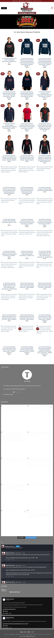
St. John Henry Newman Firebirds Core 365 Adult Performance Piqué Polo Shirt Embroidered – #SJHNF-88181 (44, 222)
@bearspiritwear (18, 565)
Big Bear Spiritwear (10, 552)
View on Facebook (5, 613)
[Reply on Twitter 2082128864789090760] (6, 560)
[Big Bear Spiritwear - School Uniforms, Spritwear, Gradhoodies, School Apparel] (27, 8)
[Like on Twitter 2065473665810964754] (11, 577)
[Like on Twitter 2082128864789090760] (11, 560)
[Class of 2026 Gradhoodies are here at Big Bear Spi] (14, 496)
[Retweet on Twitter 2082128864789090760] (9, 560)
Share (10, 613)
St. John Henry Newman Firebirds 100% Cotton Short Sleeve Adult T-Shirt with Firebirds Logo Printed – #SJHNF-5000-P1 (44, 126)
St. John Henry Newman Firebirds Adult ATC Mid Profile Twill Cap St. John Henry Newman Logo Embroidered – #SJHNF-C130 (44, 254)
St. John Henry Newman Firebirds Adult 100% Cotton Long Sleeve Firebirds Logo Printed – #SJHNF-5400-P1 (27, 158)
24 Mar (24, 582)
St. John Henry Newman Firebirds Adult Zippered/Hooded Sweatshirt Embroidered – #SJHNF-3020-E (9, 126)
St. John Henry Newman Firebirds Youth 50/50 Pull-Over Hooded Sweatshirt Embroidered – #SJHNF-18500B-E (9, 94)
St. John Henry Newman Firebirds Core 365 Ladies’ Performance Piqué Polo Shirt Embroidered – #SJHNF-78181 (9, 254)
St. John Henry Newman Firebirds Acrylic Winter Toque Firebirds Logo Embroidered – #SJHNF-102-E (27, 254)
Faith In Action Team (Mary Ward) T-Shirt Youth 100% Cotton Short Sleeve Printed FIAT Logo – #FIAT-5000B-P (27, 285)
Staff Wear (18, 634)
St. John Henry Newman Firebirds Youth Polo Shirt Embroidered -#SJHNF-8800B (44, 189)
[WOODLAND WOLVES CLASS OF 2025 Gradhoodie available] (40, 522)
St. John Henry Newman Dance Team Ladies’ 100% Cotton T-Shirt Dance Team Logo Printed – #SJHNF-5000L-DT (9, 349)
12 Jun (24, 565)
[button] (4, 8)
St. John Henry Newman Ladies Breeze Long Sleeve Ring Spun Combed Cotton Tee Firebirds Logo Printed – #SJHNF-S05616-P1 (45, 158)
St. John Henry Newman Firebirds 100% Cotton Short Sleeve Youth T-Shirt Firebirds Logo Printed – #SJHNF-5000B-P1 (27, 126)
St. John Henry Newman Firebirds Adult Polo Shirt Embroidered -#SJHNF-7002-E (9, 221)
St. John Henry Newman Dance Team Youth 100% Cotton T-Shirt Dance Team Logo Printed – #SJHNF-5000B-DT (44, 317)
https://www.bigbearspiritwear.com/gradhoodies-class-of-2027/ (20, 557)
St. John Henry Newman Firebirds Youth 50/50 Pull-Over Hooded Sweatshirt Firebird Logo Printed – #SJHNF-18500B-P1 (9, 190)
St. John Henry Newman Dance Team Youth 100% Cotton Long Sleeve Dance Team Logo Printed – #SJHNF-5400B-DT (26, 349)
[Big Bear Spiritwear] (5, 590)
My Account (47, 634)
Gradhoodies (12, 634)
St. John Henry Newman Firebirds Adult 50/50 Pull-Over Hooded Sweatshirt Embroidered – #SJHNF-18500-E (27, 94)
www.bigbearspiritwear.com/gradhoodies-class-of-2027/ (15, 623)
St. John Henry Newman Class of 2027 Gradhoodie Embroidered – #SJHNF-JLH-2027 (9, 61)
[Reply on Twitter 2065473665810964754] (6, 577)
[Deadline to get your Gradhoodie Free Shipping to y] (14, 418)
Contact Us (40, 634)
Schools (6, 634)
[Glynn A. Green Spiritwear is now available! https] (14, 470)
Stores (23, 634)
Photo (6, 611)
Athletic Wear (29, 634)
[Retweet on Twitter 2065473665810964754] (9, 577)
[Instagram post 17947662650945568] (14, 522)
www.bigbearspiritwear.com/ (9, 609)
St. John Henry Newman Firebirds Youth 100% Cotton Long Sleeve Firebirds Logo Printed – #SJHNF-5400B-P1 (9, 158)
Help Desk (35, 634)
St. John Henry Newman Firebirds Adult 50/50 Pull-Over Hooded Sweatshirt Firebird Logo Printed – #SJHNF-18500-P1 (27, 190)
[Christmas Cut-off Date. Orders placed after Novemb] (40, 444)
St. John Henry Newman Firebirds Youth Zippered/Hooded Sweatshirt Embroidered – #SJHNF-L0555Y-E (44, 94)
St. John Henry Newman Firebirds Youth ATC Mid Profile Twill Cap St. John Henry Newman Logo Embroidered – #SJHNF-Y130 (9, 286)
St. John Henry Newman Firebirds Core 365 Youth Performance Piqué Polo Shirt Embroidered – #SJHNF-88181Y (27, 222)
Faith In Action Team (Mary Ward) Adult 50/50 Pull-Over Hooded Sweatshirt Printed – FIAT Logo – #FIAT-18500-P (27, 317)
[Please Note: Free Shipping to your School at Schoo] (40, 470)
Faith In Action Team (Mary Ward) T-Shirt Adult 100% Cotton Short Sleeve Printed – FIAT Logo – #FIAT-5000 (44, 285)
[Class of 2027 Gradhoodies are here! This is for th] (14, 444)
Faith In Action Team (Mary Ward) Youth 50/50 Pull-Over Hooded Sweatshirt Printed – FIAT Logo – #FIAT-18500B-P (9, 317)
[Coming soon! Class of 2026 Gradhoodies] (40, 496)
